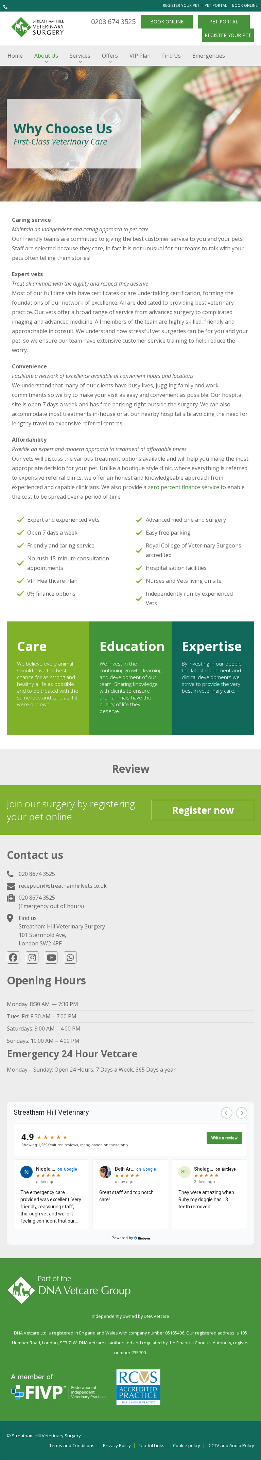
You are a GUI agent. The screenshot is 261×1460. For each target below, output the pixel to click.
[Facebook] (13, 957)
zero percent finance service (183, 487)
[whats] (70, 957)
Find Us (171, 55)
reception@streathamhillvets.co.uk (63, 885)
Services (80, 55)
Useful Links (151, 1445)
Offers (110, 55)
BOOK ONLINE (245, 5)
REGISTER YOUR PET (181, 5)
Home (15, 55)
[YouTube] (51, 957)
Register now (203, 810)
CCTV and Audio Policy (231, 1445)
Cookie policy (186, 1445)
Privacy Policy (117, 1445)
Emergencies (208, 55)
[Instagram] (32, 957)
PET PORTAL (216, 5)
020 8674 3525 (37, 874)
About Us (46, 55)
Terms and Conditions (71, 1445)
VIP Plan (140, 55)
